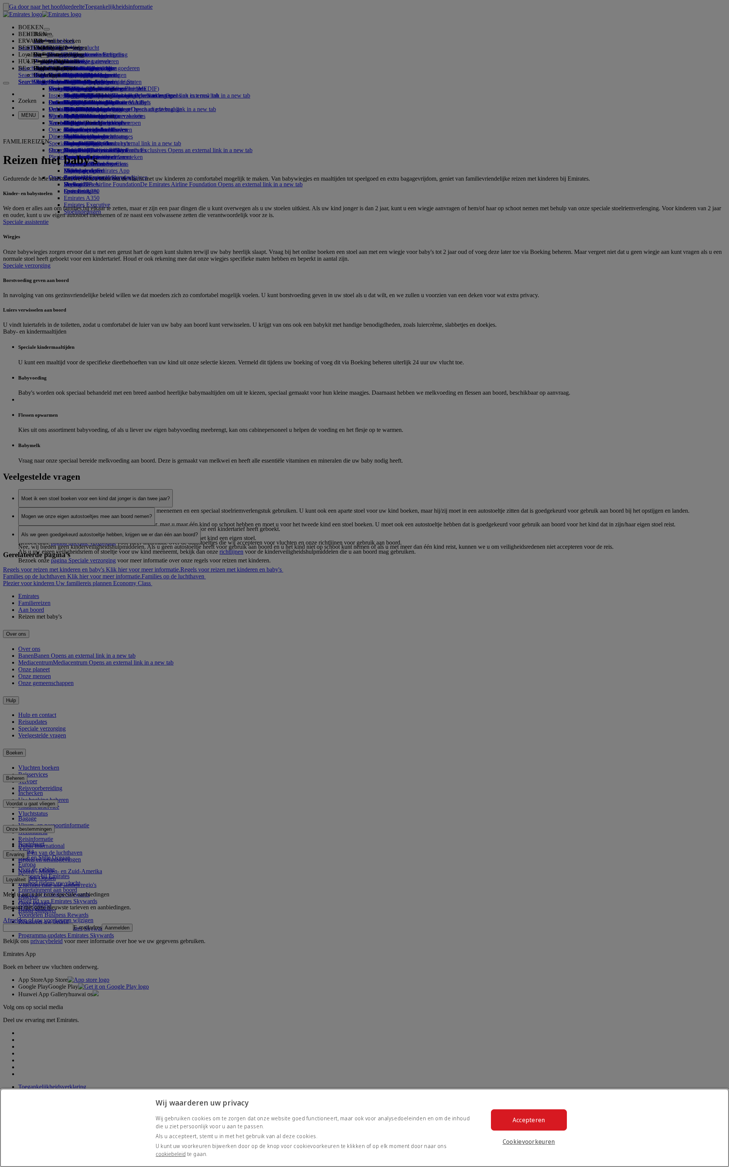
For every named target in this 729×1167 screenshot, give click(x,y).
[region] (364, 1127)
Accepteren (529, 1120)
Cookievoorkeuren (529, 1141)
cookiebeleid (171, 1154)
